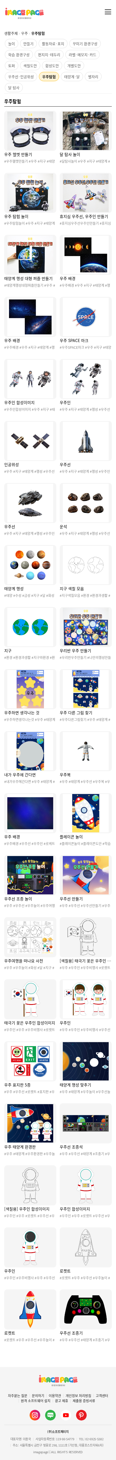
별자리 (93, 76)
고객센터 (102, 1395)
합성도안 (52, 65)
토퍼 (11, 65)
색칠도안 (30, 65)
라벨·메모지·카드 (82, 54)
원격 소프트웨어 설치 (35, 1400)
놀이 (11, 43)
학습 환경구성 (19, 54)
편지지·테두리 (49, 54)
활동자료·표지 (53, 43)
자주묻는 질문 (17, 1395)
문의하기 (38, 1395)
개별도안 (74, 65)
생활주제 (11, 33)
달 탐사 (13, 87)
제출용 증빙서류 (84, 1400)
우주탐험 (49, 76)
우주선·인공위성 (21, 76)
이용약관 (55, 1395)
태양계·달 (72, 76)
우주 (24, 33)
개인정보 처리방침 (78, 1395)
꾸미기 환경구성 (85, 43)
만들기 (28, 43)
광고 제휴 (61, 1400)
